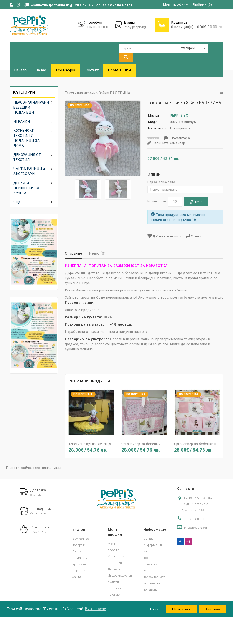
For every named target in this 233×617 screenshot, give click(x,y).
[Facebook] (180, 541)
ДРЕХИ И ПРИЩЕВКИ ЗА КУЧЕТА (26, 188)
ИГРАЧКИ (21, 121)
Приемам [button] (212, 609)
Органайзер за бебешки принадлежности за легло (163, 444)
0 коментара (180, 138)
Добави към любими (166, 236)
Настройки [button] (181, 609)
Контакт (91, 70)
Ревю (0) (97, 253)
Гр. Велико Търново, (198, 497)
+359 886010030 (195, 519)
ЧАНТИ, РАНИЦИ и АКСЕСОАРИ (29, 171)
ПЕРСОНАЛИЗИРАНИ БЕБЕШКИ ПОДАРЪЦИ (31, 107)
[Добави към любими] (91, 431)
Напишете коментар (169, 143)
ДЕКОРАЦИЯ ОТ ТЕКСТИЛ (27, 157)
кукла (56, 468)
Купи (199, 201)
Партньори (80, 551)
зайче (26, 468)
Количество (156, 201)
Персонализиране (161, 182)
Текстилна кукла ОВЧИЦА (89, 444)
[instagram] (188, 541)
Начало (20, 70)
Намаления (119, 70)
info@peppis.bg (135, 27)
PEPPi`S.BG (179, 116)
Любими (114, 569)
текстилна (41, 468)
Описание (73, 253)
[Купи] (83, 431)
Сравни (195, 236)
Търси (126, 57)
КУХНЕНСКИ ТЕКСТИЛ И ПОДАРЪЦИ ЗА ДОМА (26, 138)
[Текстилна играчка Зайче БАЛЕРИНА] (88, 189)
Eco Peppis (65, 70)
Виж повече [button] (95, 609)
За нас (41, 70)
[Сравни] (100, 431)
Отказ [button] (153, 609)
